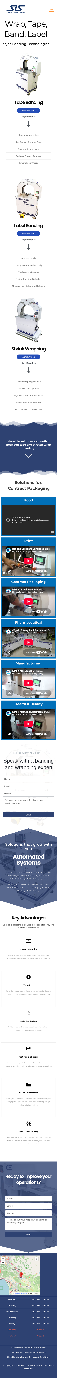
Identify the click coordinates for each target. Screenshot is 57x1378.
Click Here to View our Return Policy (28, 1348)
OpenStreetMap (21, 1293)
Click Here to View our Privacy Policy (28, 1352)
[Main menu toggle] (51, 9)
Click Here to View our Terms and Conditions (28, 1357)
